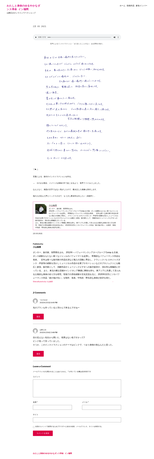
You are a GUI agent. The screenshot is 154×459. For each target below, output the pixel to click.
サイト (35, 415)
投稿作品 (130, 5)
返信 (38, 317)
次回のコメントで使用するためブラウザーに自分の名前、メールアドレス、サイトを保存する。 (69, 426)
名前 (35, 402)
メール (85, 402)
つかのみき (44, 300)
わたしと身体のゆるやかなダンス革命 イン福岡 (23, 7)
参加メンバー (141, 5)
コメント (36, 377)
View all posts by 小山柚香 (43, 281)
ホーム (122, 5)
